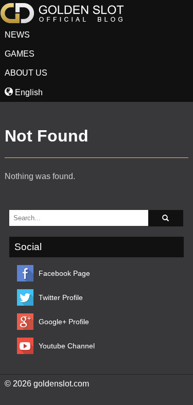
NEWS (17, 34)
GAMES (19, 53)
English (28, 92)
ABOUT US (26, 72)
